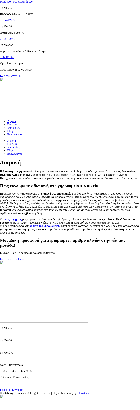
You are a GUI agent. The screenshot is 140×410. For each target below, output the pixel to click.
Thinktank (83, 393)
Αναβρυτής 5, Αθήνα (12, 346)
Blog (10, 131)
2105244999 (7, 20)
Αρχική (11, 121)
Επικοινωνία (14, 134)
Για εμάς (12, 124)
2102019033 (7, 38)
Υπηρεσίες (13, 127)
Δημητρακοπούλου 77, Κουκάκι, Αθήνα (23, 358)
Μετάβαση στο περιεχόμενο (16, 1)
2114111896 (7, 57)
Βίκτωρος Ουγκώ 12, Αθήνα (16, 334)
